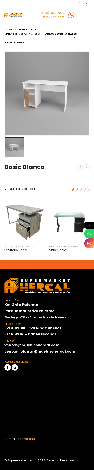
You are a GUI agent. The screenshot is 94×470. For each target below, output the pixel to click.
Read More (38, 208)
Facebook (7, 367)
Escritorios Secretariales (19, 246)
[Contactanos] (89, 233)
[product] (24, 221)
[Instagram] (86, 3)
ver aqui (29, 439)
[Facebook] (79, 3)
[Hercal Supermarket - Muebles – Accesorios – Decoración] (13, 15)
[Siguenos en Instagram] (89, 243)
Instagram (15, 367)
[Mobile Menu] (84, 14)
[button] (72, 189)
